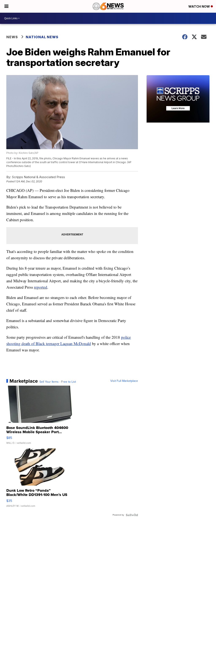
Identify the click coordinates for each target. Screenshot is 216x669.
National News (42, 37)
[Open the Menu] (6, 6)
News (12, 37)
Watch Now (199, 6)
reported (40, 287)
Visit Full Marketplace (124, 381)
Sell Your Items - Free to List (57, 381)
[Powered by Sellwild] (132, 514)
